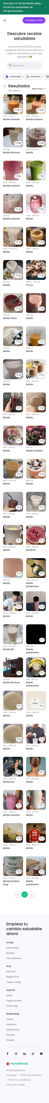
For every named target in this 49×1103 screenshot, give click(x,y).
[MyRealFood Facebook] (7, 1054)
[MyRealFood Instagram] (16, 1054)
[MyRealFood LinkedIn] (24, 1054)
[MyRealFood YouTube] (41, 1054)
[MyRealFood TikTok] (33, 1054)
